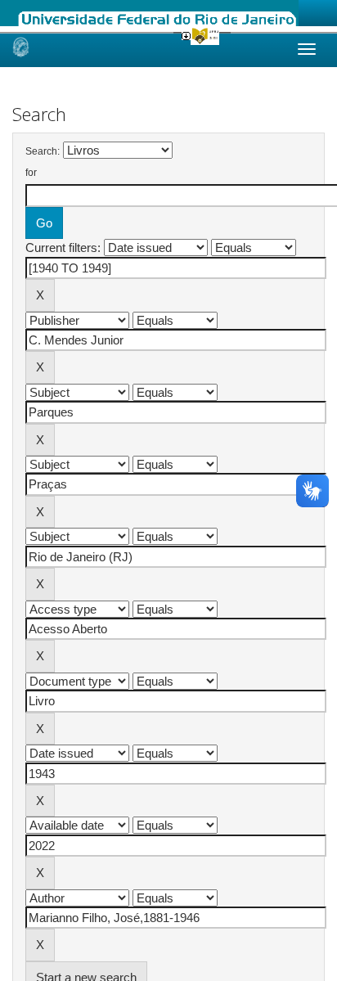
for (31, 172)
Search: (42, 151)
